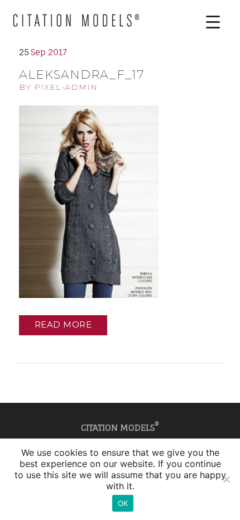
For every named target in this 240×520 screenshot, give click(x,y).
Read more (63, 324)
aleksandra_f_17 (82, 74)
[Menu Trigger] (204, 22)
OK (123, 503)
